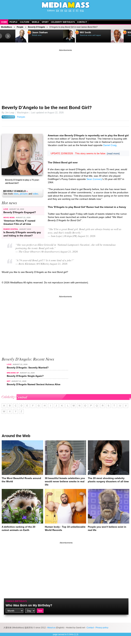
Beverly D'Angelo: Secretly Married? (28, 367)
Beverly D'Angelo (36, 27)
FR (61, 10)
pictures (24, 193)
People (13, 22)
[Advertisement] (65, 76)
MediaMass (6, 27)
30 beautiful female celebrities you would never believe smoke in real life (65, 481)
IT (74, 10)
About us (51, 627)
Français (21, 117)
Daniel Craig (110, 145)
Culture (25, 22)
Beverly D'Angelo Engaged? (19, 212)
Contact (82, 22)
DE (70, 10)
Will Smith (85, 32)
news (16, 193)
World (35, 22)
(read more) (113, 153)
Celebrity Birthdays (63, 22)
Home (4, 22)
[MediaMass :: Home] (65, 5)
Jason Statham (40, 32)
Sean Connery (94, 179)
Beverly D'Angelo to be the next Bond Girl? (47, 107)
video (35, 193)
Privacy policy (102, 627)
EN (57, 10)
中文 (82, 10)
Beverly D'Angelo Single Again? (25, 376)
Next (8, 36)
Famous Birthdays (16, 601)
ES (65, 10)
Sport (45, 22)
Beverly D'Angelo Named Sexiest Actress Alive (33, 384)
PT (77, 10)
